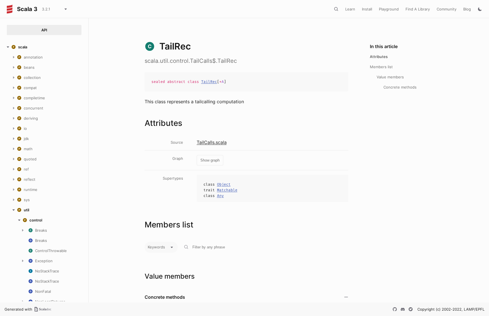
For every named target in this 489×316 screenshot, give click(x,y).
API (44, 30)
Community (446, 9)
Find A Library (418, 9)
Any (220, 195)
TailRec (209, 81)
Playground (389, 9)
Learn (350, 9)
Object (224, 184)
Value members (390, 77)
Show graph (210, 160)
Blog (467, 9)
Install (367, 9)
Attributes (379, 56)
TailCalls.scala (212, 142)
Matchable (227, 190)
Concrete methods (400, 87)
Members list (381, 67)
